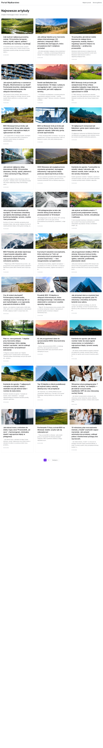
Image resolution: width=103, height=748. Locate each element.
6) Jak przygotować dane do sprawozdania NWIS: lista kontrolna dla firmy (51, 341)
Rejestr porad (87, 2)
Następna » (55, 460)
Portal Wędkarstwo (10, 2)
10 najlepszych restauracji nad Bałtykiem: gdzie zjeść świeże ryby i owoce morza (86, 128)
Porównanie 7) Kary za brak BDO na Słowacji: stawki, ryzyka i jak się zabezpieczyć (51, 430)
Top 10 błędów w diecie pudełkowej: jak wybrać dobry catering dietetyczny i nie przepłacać (51, 386)
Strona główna (97, 2)
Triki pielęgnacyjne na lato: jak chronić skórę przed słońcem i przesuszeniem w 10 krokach (49, 212)
